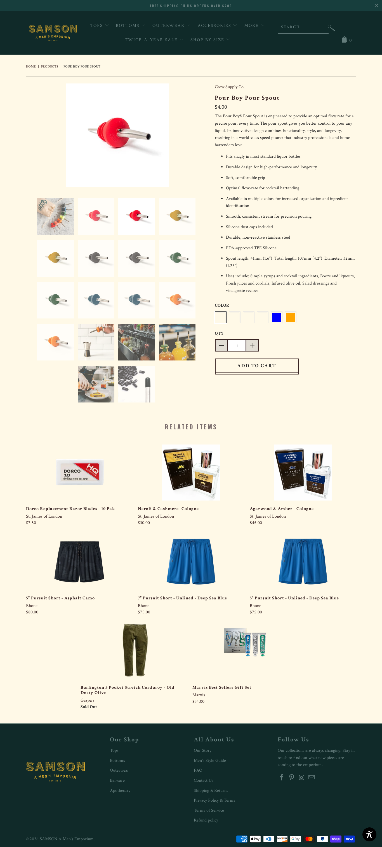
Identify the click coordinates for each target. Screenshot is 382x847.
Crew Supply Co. (230, 87)
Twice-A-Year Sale (152, 40)
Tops (97, 26)
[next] (199, 136)
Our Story (202, 750)
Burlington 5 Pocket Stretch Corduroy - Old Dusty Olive (134, 651)
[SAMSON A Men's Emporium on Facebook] (282, 778)
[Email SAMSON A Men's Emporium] (312, 778)
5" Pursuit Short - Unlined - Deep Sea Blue (303, 562)
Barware (117, 780)
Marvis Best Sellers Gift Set (245, 651)
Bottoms (128, 26)
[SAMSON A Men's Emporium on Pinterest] (292, 778)
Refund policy (206, 820)
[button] (331, 29)
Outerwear (169, 26)
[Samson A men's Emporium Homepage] (53, 33)
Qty (219, 333)
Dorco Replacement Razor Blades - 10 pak (79, 473)
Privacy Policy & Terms (214, 800)
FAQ (198, 770)
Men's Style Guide (210, 761)
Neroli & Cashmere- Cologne (191, 473)
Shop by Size (208, 40)
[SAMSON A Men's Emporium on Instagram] (302, 778)
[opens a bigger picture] (117, 136)
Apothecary (120, 791)
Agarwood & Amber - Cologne (303, 473)
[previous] (36, 136)
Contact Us (203, 780)
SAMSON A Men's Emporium (67, 839)
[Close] (377, 5)
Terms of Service (209, 810)
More (252, 26)
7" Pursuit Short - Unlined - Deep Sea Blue (191, 562)
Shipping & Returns (211, 791)
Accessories (215, 26)
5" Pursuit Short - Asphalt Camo (79, 562)
